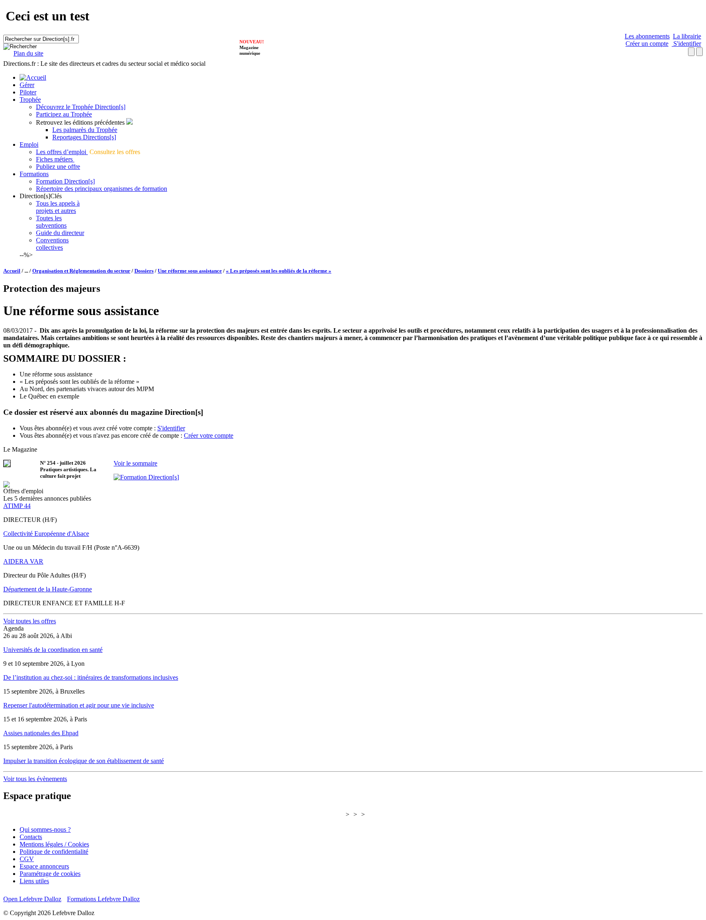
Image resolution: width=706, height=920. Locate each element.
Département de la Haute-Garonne (47, 589)
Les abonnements (647, 36)
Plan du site (28, 53)
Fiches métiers (55, 159)
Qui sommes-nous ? (45, 829)
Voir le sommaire (135, 463)
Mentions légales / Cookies (54, 844)
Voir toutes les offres (29, 621)
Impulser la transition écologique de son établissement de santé (83, 760)
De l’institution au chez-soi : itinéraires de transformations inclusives (90, 677)
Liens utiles (34, 880)
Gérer (27, 84)
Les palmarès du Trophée (84, 129)
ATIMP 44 (17, 505)
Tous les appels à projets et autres (58, 207)
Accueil (11, 271)
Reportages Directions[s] (84, 137)
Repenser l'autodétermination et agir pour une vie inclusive (78, 705)
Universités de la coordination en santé (53, 649)
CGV (27, 858)
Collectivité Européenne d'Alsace (46, 533)
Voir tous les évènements (35, 778)
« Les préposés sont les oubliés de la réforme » (278, 271)
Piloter (28, 92)
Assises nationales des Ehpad (40, 733)
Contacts (31, 836)
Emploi (29, 144)
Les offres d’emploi (62, 151)
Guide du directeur (60, 232)
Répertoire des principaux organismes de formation (101, 188)
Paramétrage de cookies (50, 873)
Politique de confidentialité (54, 851)
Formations (34, 173)
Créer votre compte (208, 435)
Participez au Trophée (64, 114)
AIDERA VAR (23, 561)
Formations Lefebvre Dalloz (103, 898)
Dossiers (144, 271)
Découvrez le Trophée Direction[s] (80, 106)
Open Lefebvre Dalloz (32, 898)
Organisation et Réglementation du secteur (81, 271)
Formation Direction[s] (65, 181)
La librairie (687, 36)
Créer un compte (647, 43)
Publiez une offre (58, 166)
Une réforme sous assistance (190, 271)
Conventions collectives (52, 244)
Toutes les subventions (51, 222)
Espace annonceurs (44, 866)
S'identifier (686, 43)
